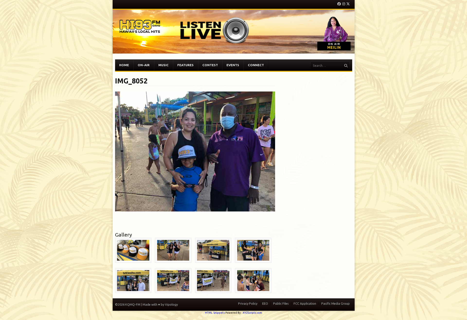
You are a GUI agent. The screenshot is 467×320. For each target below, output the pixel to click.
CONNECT (256, 65)
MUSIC (163, 65)
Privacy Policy (247, 303)
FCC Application (305, 303)
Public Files (281, 303)
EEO (265, 303)
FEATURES (185, 65)
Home (124, 65)
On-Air (144, 65)
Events (232, 65)
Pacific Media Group (335, 303)
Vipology (171, 304)
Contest (210, 65)
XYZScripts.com (252, 312)
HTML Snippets (215, 312)
